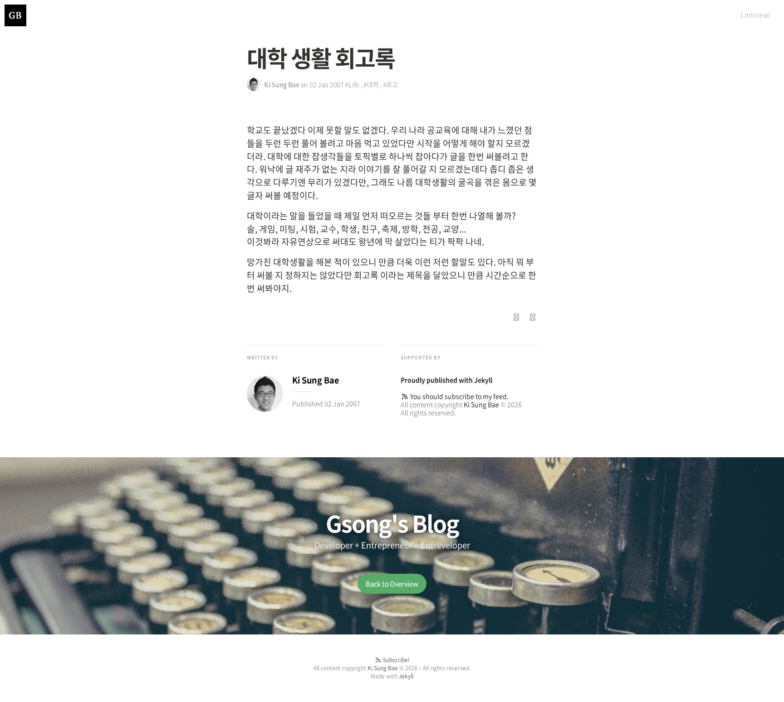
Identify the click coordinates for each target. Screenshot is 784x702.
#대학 (370, 84)
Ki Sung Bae (481, 404)
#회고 (390, 84)
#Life (352, 84)
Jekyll (483, 379)
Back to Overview (392, 584)
